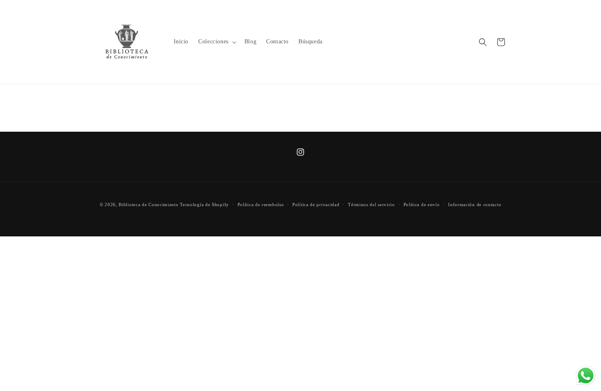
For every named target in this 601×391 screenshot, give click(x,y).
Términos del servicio (371, 204)
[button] (216, 41)
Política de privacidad (315, 204)
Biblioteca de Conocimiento (148, 204)
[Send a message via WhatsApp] (585, 375)
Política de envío (422, 204)
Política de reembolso (261, 204)
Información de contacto (474, 204)
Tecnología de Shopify (204, 204)
